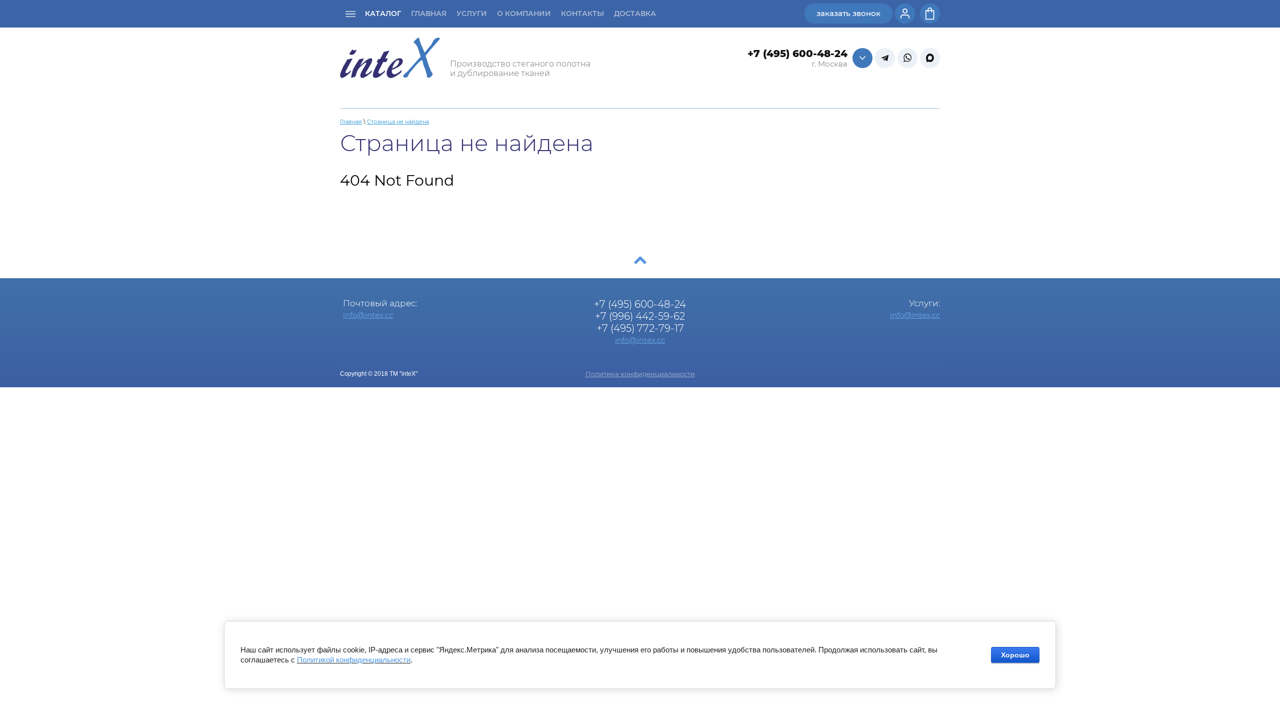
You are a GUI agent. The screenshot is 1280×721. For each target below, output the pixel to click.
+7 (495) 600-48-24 (798, 54)
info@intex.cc (368, 315)
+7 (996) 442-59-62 (640, 316)
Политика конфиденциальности (640, 374)
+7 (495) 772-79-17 (640, 328)
